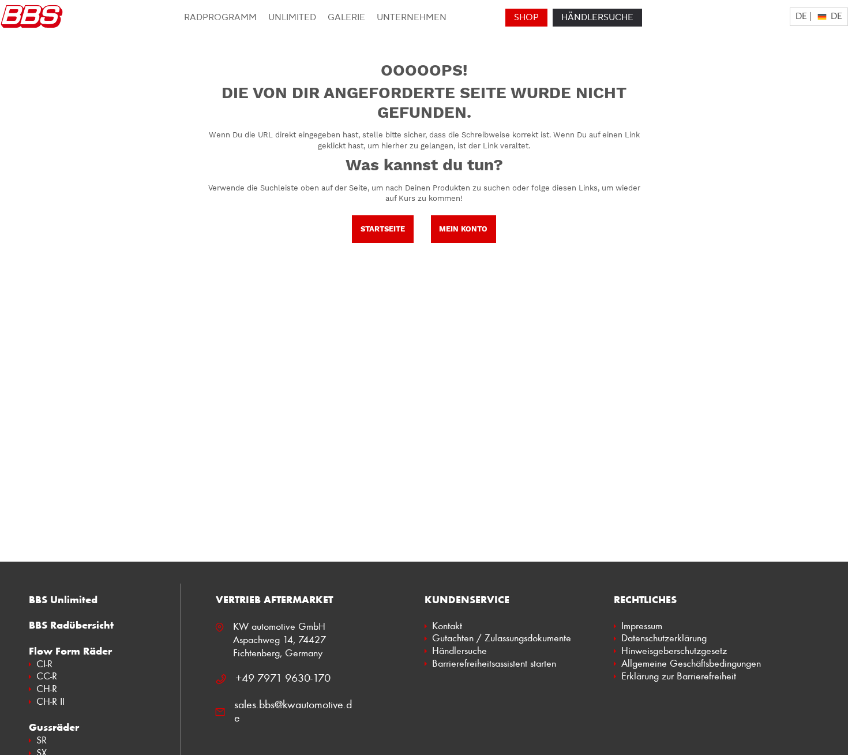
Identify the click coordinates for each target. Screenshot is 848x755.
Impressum (641, 626)
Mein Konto (463, 229)
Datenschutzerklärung (664, 638)
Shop (526, 17)
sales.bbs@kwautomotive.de (293, 710)
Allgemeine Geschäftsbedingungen (691, 663)
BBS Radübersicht (71, 625)
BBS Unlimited (63, 599)
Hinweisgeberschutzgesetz (674, 650)
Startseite (383, 229)
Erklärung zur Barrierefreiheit (678, 676)
